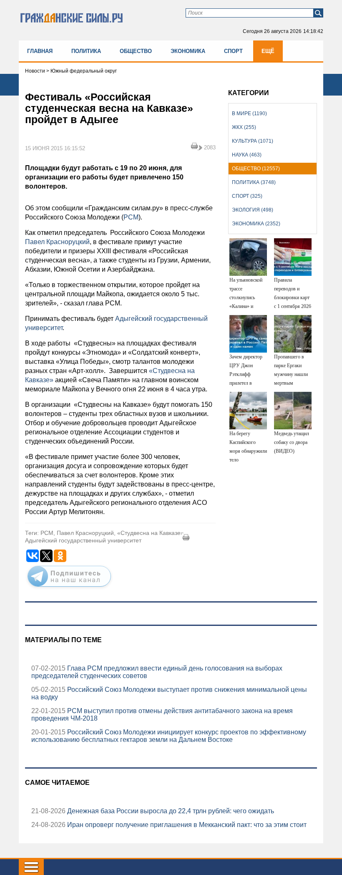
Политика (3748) (254, 182)
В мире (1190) (249, 113)
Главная (40, 51)
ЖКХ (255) (244, 127)
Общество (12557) (256, 168)
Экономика (188, 51)
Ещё (268, 51)
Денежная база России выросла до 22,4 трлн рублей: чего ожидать (169, 810)
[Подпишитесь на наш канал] (69, 588)
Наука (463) (247, 155)
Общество (136, 51)
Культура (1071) (252, 141)
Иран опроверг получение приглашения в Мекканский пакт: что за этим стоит (186, 824)
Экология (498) (252, 210)
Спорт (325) (247, 196)
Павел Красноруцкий (57, 241)
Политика (86, 51)
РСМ (130, 217)
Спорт (233, 51)
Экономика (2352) (256, 224)
